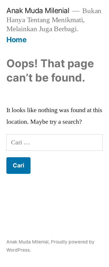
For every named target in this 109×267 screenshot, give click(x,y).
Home (16, 39)
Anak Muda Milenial (37, 10)
